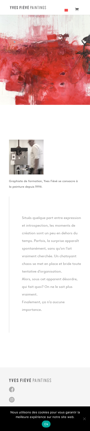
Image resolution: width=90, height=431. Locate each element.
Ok (46, 424)
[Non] (84, 418)
